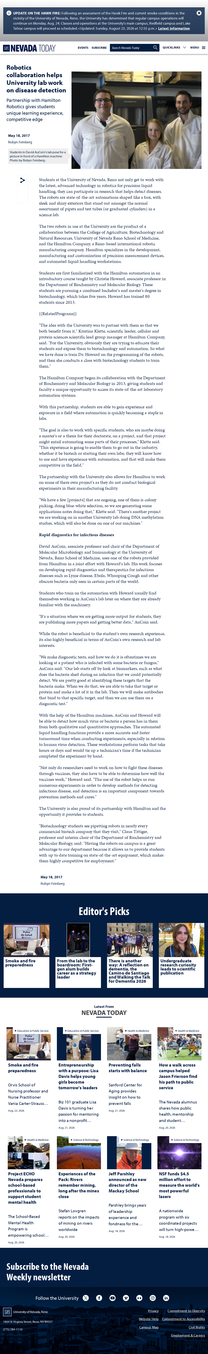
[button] (174, 47)
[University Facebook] (99, 1298)
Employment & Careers (188, 1335)
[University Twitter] (86, 1298)
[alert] (104, 20)
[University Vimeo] (126, 1298)
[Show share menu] (22, 180)
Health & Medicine (138, 1030)
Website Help (149, 1319)
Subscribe (99, 48)
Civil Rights (197, 1327)
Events (83, 48)
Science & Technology (86, 1139)
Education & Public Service (33, 1030)
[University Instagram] (153, 1298)
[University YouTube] (112, 1298)
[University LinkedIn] (166, 1298)
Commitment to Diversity (186, 1311)
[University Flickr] (139, 1298)
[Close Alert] (199, 13)
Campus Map (149, 1327)
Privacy (153, 1311)
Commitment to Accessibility (183, 1319)
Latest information (174, 28)
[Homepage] (28, 48)
